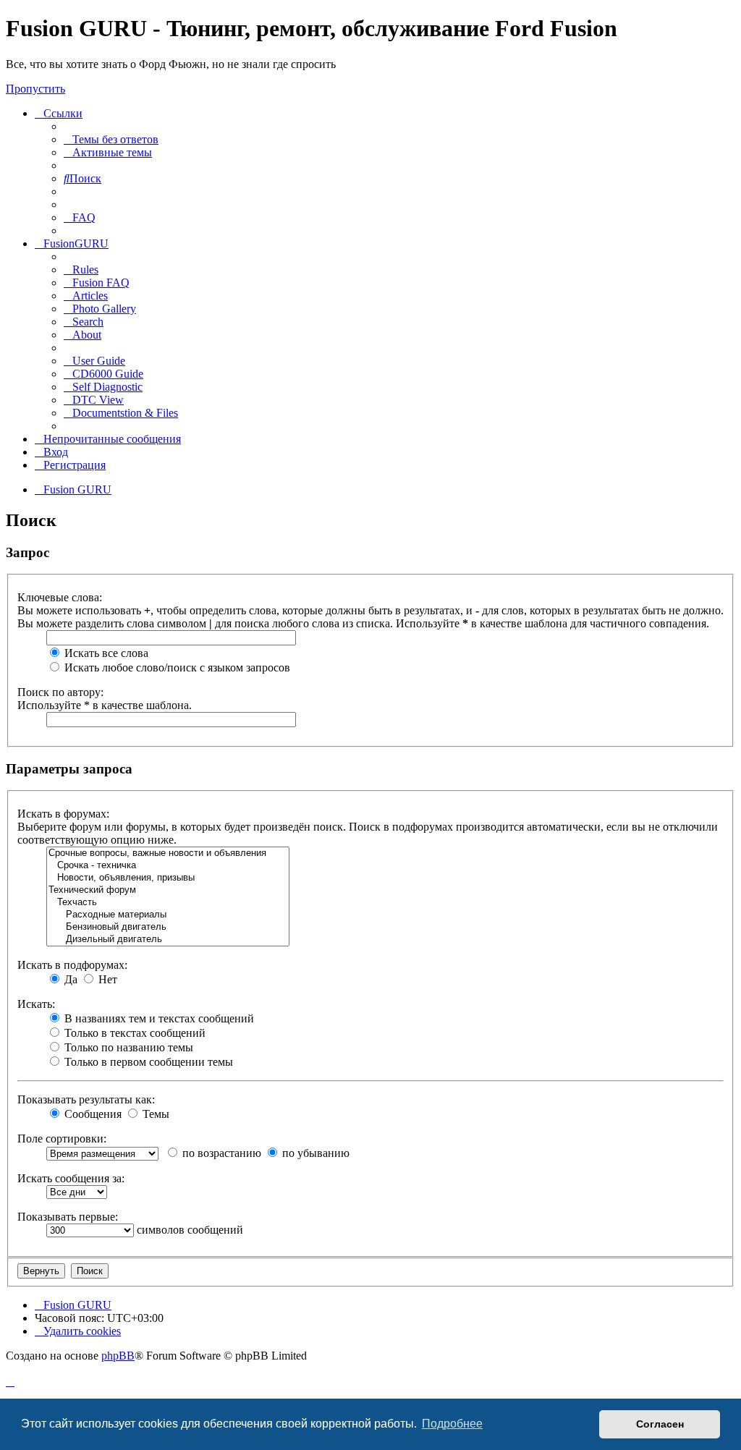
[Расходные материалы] (168, 915)
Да (69, 979)
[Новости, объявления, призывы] (168, 878)
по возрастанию (220, 1153)
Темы (154, 1114)
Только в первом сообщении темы (147, 1062)
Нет (106, 979)
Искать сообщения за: (70, 1178)
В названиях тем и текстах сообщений (158, 1018)
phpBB (118, 1355)
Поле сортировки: (61, 1138)
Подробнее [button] (452, 1423)
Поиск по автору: (60, 692)
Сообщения (92, 1114)
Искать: (36, 1004)
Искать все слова (105, 653)
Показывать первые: (67, 1217)
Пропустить (35, 88)
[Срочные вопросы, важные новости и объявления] (168, 853)
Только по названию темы (127, 1047)
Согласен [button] (660, 1424)
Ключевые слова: (59, 597)
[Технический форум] (168, 890)
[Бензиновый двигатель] (168, 927)
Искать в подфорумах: (72, 965)
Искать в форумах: (63, 813)
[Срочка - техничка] (168, 866)
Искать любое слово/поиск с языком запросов (176, 667)
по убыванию (314, 1153)
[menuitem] (111, 139)
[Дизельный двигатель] (168, 939)
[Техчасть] (168, 902)
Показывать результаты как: (86, 1099)
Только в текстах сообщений (134, 1033)
